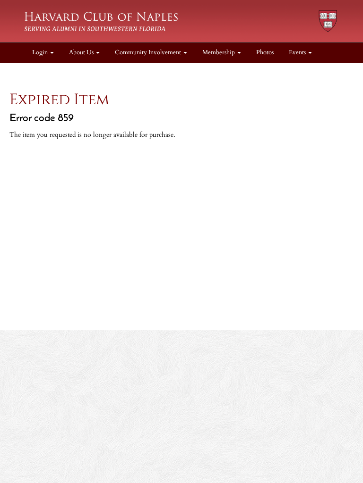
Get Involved (34, 72)
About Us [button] (82, 53)
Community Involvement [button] (148, 53)
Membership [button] (219, 53)
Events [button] (298, 53)
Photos (265, 53)
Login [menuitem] (40, 53)
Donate (75, 72)
